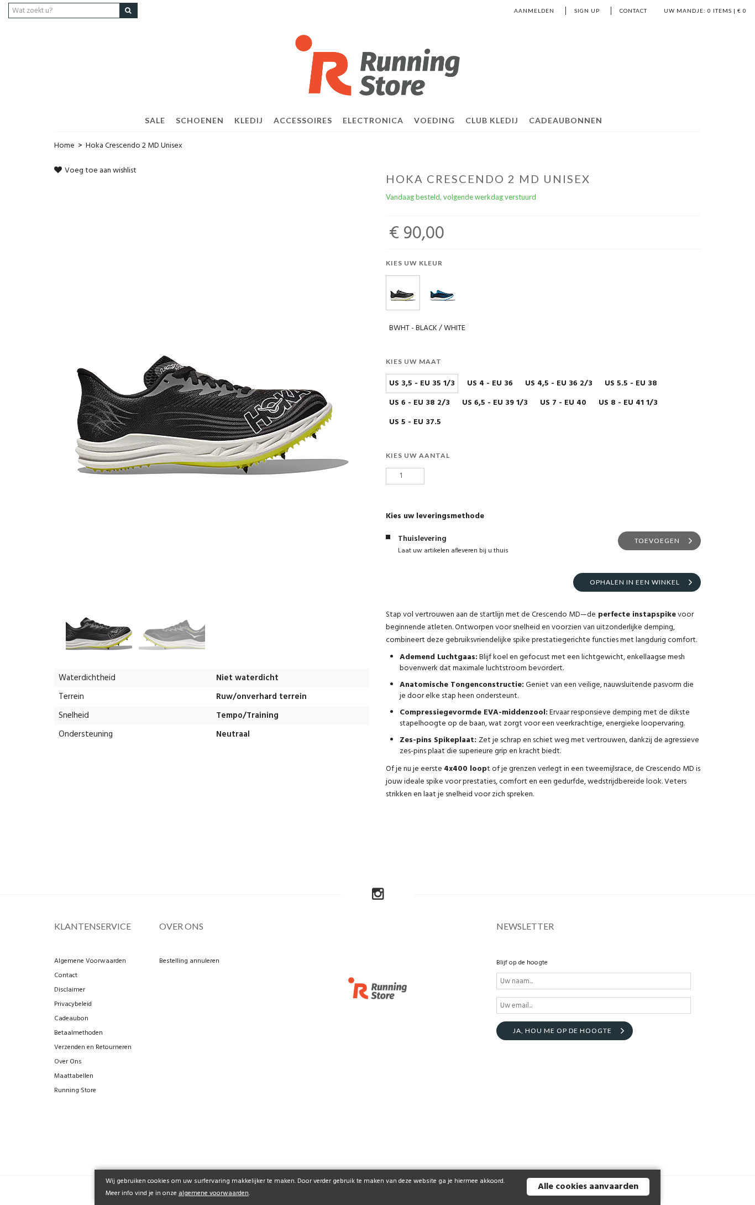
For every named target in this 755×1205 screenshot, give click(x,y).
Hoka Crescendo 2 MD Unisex (134, 145)
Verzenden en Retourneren (93, 1047)
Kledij (248, 120)
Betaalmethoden (78, 1033)
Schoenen (200, 120)
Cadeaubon (71, 1018)
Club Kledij (491, 120)
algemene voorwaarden (214, 1193)
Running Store (75, 1090)
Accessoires (303, 120)
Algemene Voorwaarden (90, 961)
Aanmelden (534, 10)
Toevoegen (657, 540)
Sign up (587, 10)
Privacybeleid (73, 1004)
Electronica (373, 120)
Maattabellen (73, 1076)
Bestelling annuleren (189, 961)
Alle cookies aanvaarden (588, 1187)
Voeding (434, 120)
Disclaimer (69, 989)
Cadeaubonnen (565, 120)
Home (64, 145)
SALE (155, 120)
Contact (633, 10)
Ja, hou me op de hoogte (562, 1030)
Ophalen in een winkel (635, 582)
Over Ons (68, 1061)
